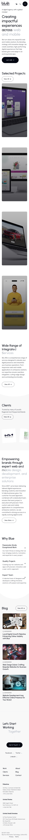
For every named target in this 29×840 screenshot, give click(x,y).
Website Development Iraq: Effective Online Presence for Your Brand (14, 697)
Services (6, 775)
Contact (18, 775)
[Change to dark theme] (20, 4)
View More (7, 520)
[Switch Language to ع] (16, 4)
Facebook (8, 753)
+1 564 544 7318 (7, 807)
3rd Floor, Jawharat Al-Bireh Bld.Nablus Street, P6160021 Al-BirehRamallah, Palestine (12, 789)
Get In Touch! (13, 745)
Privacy (11, 836)
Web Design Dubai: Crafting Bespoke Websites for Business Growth (14, 667)
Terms (17, 836)
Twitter (18, 753)
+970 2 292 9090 (7, 794)
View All (6, 79)
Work (5, 768)
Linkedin (13, 757)
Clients (5, 772)
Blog (17, 772)
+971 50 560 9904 (8, 825)
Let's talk (9, 60)
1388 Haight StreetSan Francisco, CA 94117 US (10, 804)
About (17, 768)
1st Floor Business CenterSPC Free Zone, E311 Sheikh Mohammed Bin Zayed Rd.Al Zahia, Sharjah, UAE (14, 820)
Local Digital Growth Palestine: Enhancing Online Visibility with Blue (14, 636)
